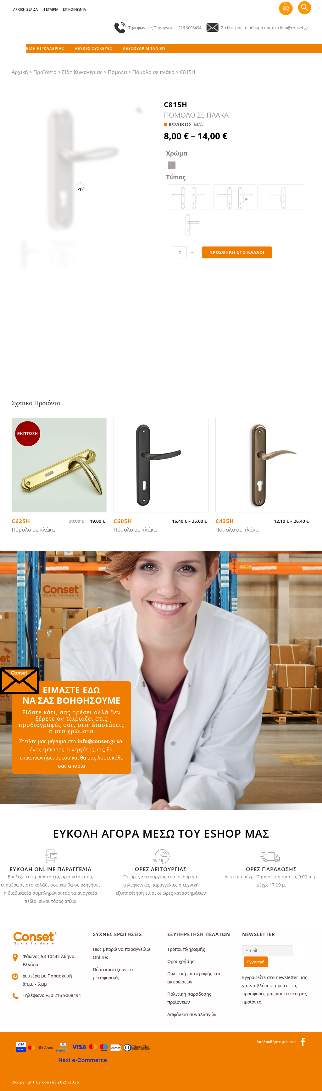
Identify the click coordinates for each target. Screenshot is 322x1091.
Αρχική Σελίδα (25, 9)
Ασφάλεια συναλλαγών (191, 1014)
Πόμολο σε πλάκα (153, 72)
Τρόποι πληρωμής (186, 949)
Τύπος (176, 177)
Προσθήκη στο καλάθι (236, 252)
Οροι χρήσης (180, 961)
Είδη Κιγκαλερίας (82, 72)
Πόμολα (117, 72)
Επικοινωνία (74, 9)
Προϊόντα (45, 72)
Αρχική (20, 72)
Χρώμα (176, 153)
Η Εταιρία (50, 9)
